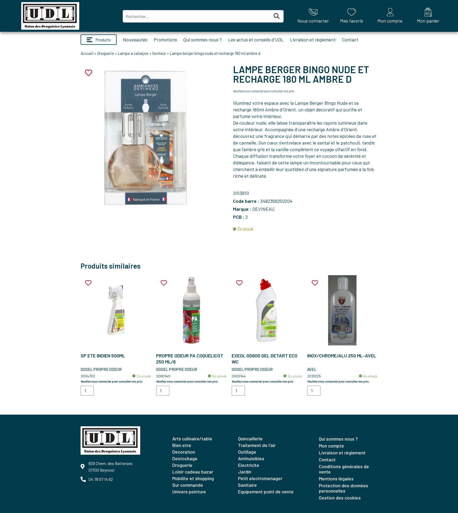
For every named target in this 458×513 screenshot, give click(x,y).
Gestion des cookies (340, 498)
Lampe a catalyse (133, 53)
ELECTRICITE (248, 465)
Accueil (87, 53)
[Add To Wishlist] (88, 283)
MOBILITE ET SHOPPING (193, 478)
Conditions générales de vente (344, 469)
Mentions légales (336, 478)
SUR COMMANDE (187, 485)
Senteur (159, 53)
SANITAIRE (247, 485)
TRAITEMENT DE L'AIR (257, 445)
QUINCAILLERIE (250, 438)
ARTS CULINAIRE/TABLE (192, 438)
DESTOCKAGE (184, 458)
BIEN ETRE (181, 445)
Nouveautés (135, 39)
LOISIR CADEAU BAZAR (192, 472)
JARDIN (244, 472)
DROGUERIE (182, 465)
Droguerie (105, 53)
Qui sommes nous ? (202, 39)
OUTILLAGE (247, 452)
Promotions (165, 39)
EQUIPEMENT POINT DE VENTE (266, 491)
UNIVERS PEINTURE (189, 491)
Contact (350, 39)
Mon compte (331, 446)
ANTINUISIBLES (251, 458)
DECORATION (183, 452)
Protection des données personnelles (343, 488)
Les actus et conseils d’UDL (256, 39)
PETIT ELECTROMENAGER (260, 478)
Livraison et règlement (313, 39)
